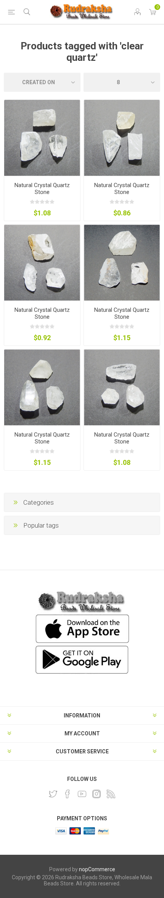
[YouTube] (82, 794)
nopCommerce (97, 869)
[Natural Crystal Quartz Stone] (42, 138)
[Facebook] (67, 794)
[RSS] (111, 794)
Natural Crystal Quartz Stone (42, 189)
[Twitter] (53, 794)
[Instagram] (96, 794)
